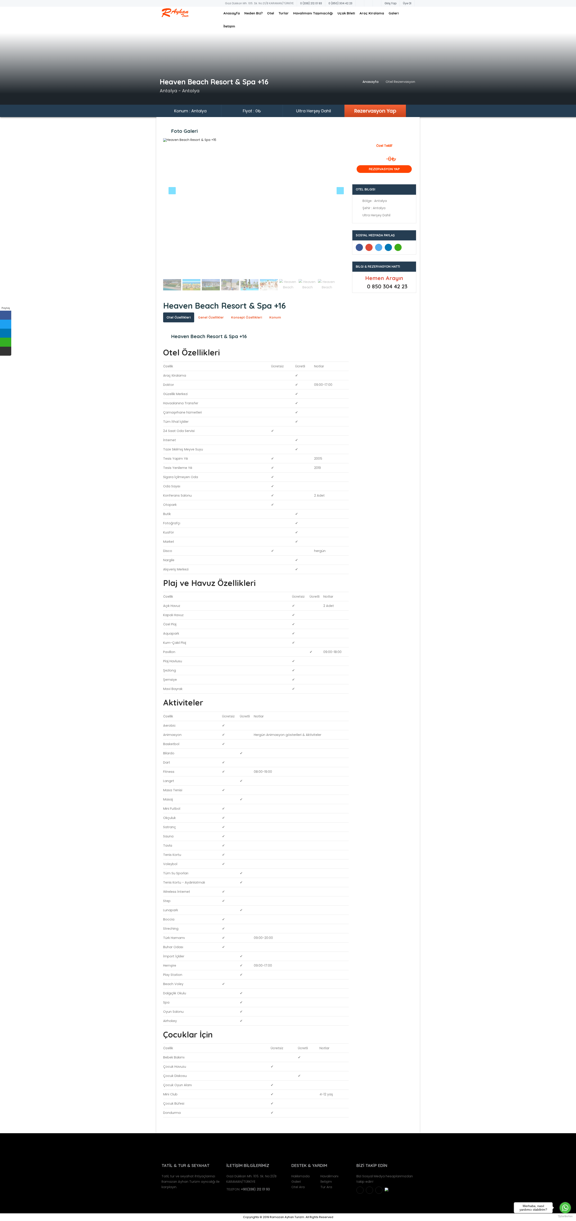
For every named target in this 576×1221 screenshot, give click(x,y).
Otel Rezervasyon (400, 81)
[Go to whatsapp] (565, 1207)
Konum (275, 317)
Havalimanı (329, 1176)
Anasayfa (231, 13)
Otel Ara (298, 1187)
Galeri (394, 13)
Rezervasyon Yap (375, 110)
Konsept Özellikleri (246, 317)
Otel (270, 13)
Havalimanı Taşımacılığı (313, 13)
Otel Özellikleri (178, 317)
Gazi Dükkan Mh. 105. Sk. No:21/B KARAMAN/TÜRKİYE (259, 3)
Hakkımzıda (300, 1176)
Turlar (284, 13)
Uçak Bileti (346, 13)
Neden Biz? (253, 13)
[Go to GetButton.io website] (565, 1216)
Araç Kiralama (372, 13)
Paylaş (6, 308)
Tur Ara (326, 1187)
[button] (177, 208)
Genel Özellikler (211, 317)
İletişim (229, 26)
